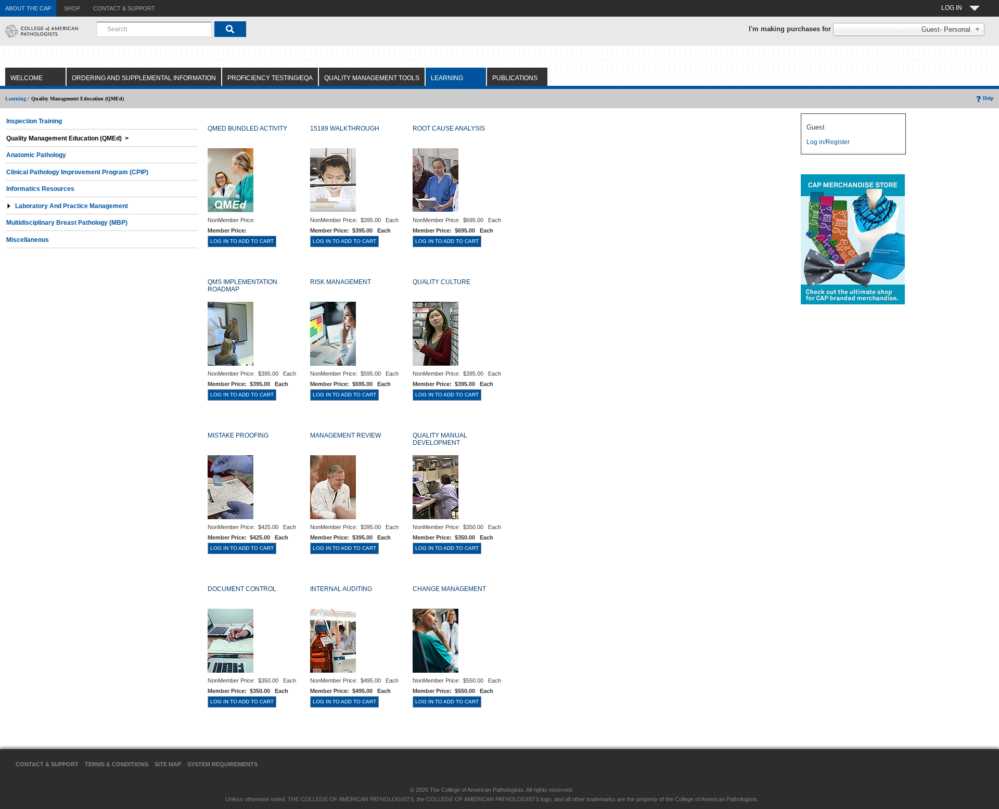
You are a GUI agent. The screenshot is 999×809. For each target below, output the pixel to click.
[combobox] (154, 29)
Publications (514, 78)
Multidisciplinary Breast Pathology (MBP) (66, 222)
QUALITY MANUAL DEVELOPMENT (440, 439)
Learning (447, 78)
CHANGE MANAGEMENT (449, 589)
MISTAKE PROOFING (238, 435)
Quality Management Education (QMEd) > (67, 138)
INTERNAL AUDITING (341, 589)
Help (988, 98)
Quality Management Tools (371, 78)
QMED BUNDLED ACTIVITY (247, 128)
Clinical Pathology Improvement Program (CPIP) (77, 172)
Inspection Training (34, 121)
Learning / (17, 98)
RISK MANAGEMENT (340, 282)
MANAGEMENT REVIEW (345, 435)
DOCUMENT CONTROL (242, 589)
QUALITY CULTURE (441, 282)
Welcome (26, 78)
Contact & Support (47, 764)
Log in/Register (828, 142)
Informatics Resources (40, 188)
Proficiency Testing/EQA (270, 78)
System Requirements (222, 764)
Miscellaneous (27, 239)
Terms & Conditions (116, 764)
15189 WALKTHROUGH (344, 128)
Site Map (168, 764)
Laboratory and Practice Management (71, 206)
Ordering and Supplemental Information (144, 78)
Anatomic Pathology (36, 155)
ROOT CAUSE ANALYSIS (449, 128)
